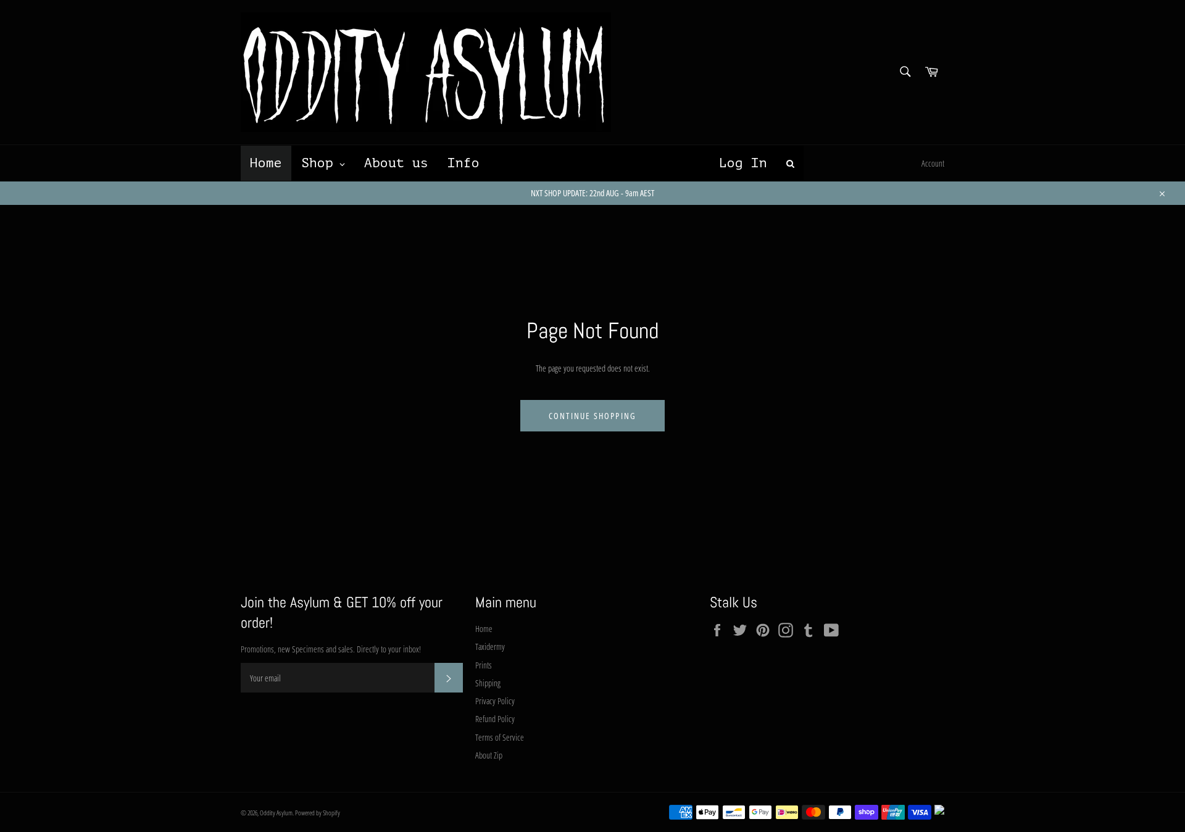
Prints (483, 665)
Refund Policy (495, 719)
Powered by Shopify (317, 812)
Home (484, 628)
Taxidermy (490, 646)
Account (932, 163)
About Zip (488, 755)
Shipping (488, 683)
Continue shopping (592, 416)
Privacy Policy (495, 701)
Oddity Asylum (276, 812)
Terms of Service (499, 737)
